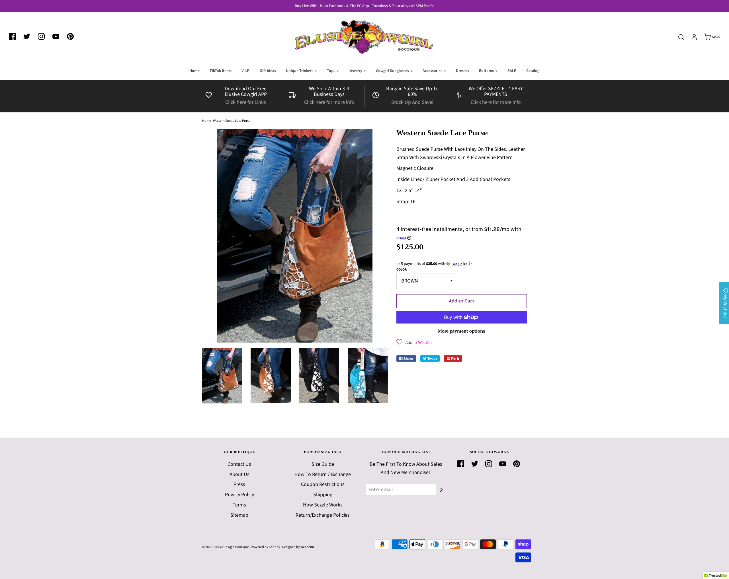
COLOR (401, 269)
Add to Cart (461, 301)
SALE (511, 71)
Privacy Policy (239, 494)
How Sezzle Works (323, 504)
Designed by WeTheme (298, 547)
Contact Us (239, 464)
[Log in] (691, 37)
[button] (461, 264)
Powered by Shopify (265, 547)
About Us (239, 474)
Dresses (462, 71)
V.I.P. (245, 71)
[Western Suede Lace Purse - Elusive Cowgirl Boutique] (222, 375)
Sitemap (239, 515)
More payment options (461, 331)
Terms (239, 504)
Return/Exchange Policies (323, 515)
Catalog (532, 71)
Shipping (322, 494)
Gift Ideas (268, 71)
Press (239, 484)
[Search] (678, 37)
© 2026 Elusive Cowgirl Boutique (225, 547)
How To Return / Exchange (322, 474)
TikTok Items (221, 71)
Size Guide (323, 464)
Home (194, 71)
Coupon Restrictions (323, 484)
